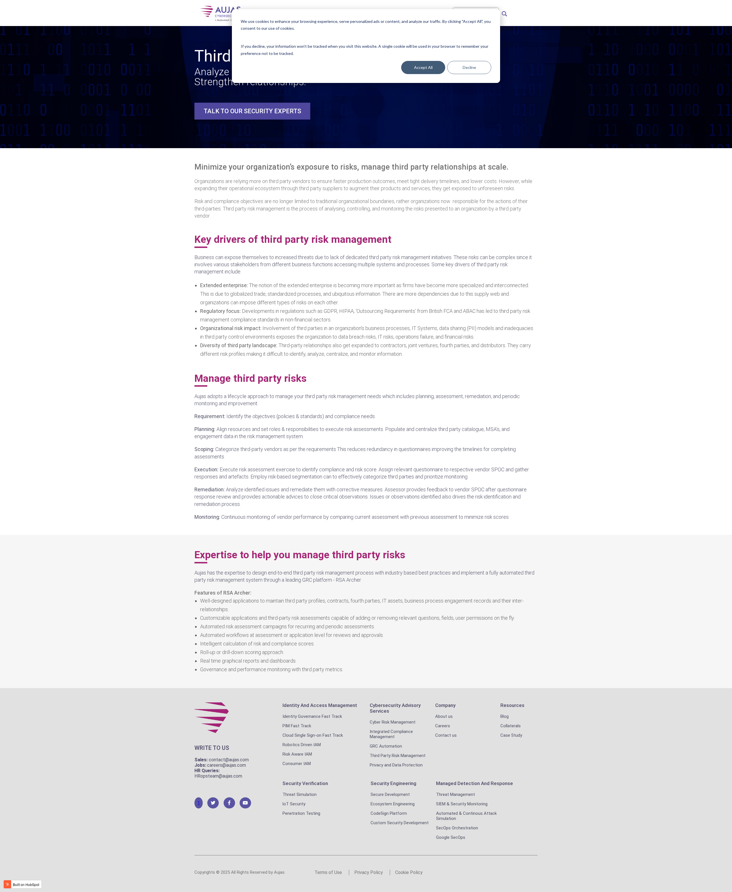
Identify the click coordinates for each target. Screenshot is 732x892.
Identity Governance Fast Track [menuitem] (312, 716)
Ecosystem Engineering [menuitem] (393, 803)
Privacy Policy (368, 872)
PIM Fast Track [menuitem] (297, 725)
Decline (469, 67)
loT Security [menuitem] (294, 803)
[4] (245, 802)
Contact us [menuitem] (446, 735)
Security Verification (305, 783)
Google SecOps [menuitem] (450, 837)
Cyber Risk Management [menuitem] (392, 722)
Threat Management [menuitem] (455, 794)
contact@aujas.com (229, 759)
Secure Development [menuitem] (390, 794)
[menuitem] (503, 12)
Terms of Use (328, 872)
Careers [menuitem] (442, 725)
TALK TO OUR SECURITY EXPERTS (252, 111)
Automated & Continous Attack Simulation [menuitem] (466, 816)
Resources (512, 705)
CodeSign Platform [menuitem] (389, 813)
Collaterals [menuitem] (510, 725)
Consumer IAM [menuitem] (297, 763)
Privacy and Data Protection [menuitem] (396, 765)
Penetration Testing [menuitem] (301, 813)
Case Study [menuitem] (511, 735)
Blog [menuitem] (504, 716)
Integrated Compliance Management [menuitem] (391, 734)
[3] (229, 802)
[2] (213, 802)
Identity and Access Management (320, 705)
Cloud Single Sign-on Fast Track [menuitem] (313, 735)
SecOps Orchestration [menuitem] (457, 828)
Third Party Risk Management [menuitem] (397, 755)
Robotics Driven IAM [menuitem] (302, 744)
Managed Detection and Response (474, 783)
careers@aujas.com (226, 765)
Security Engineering (393, 783)
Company (445, 705)
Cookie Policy (409, 872)
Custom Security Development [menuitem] (400, 822)
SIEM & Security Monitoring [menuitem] (462, 803)
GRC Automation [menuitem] (386, 746)
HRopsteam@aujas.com (218, 776)
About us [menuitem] (444, 716)
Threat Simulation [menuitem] (300, 794)
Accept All (423, 67)
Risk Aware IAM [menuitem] (297, 754)
